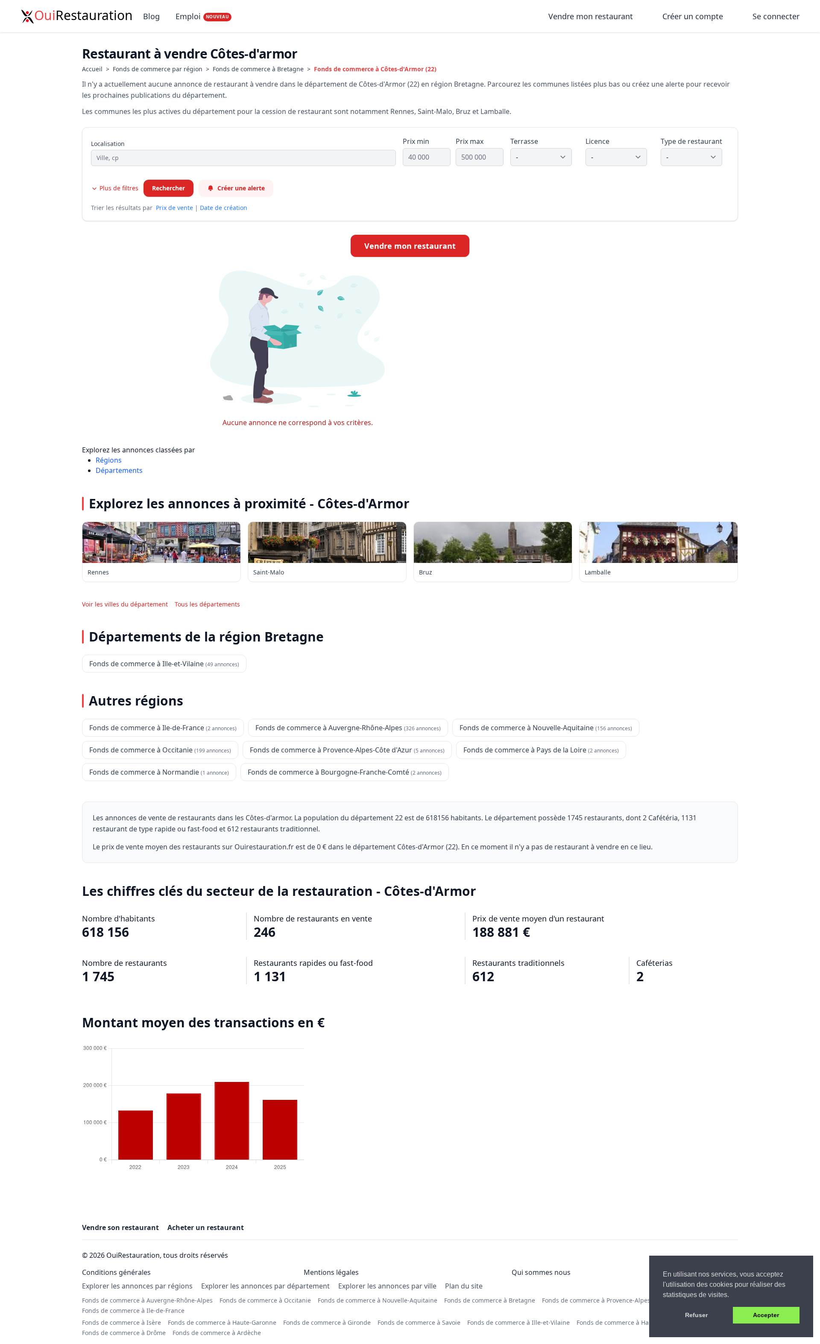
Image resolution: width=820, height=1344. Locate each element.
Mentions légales (331, 1272)
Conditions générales (116, 1272)
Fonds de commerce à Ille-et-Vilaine (518, 1322)
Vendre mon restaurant (591, 16)
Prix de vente (174, 208)
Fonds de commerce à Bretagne (258, 69)
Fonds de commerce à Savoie (419, 1322)
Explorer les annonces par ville (387, 1286)
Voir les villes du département (125, 604)
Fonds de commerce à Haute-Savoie (628, 1322)
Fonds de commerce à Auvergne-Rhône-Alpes (147, 1300)
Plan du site (464, 1286)
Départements (119, 470)
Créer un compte (692, 16)
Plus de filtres (118, 188)
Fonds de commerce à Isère (121, 1322)
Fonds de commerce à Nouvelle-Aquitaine (377, 1300)
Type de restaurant (691, 141)
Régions (109, 460)
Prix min (416, 141)
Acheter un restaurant (205, 1227)
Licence (597, 141)
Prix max (469, 141)
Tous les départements (207, 604)
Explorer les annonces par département (265, 1286)
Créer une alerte (241, 188)
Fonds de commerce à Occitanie (265, 1300)
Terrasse (524, 141)
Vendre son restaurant (120, 1227)
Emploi (202, 16)
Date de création (223, 208)
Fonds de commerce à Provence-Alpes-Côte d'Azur (613, 1300)
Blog (151, 16)
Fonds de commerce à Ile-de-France (133, 1310)
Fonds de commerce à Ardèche (217, 1333)
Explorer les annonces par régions (137, 1286)
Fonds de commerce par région (157, 69)
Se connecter (776, 16)
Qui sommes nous (541, 1272)
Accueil (92, 69)
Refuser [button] (696, 1315)
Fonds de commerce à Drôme (124, 1333)
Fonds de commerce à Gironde (327, 1322)
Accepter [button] (766, 1315)
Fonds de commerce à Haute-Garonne (222, 1322)
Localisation (108, 144)
